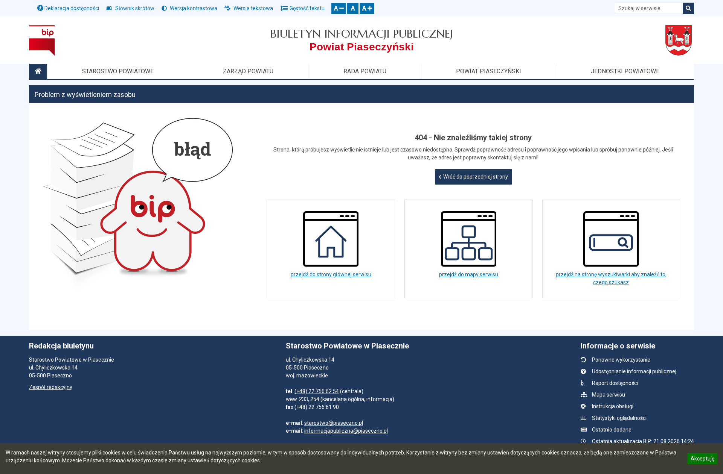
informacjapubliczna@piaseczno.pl (346, 431)
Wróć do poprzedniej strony (475, 177)
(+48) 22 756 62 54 (316, 391)
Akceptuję (702, 460)
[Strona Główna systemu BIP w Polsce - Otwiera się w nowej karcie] (42, 40)
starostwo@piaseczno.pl (333, 423)
